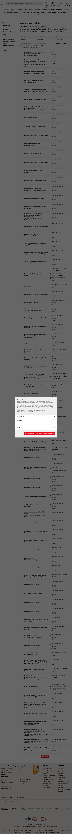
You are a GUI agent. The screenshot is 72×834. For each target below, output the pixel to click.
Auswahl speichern (29, 433)
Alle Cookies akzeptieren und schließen (45, 433)
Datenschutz (30, 411)
